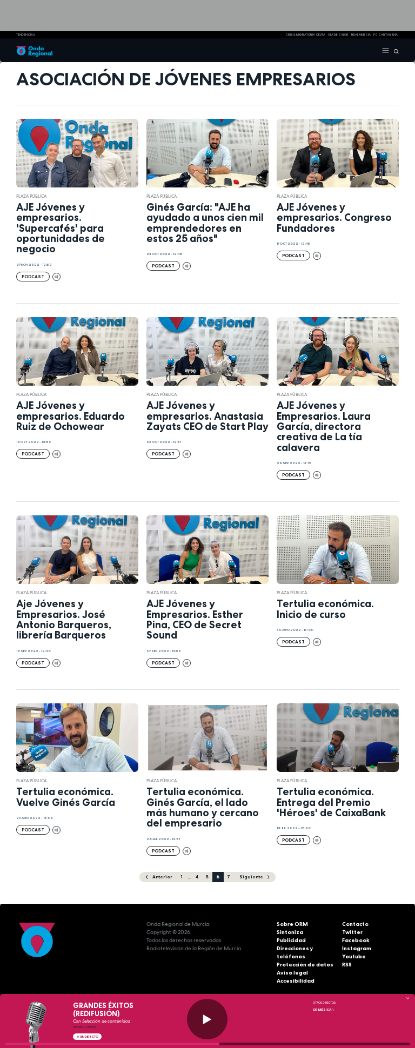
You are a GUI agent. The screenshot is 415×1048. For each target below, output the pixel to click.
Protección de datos (305, 964)
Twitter (352, 932)
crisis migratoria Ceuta (305, 34)
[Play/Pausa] (207, 1019)
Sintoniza (290, 932)
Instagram (356, 948)
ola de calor (338, 34)
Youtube (354, 956)
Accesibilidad (295, 980)
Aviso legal (292, 972)
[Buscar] (394, 50)
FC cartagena (385, 34)
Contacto (355, 924)
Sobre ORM (292, 924)
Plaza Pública (31, 196)
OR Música (322, 1009)
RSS (347, 964)
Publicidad (291, 940)
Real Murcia (361, 34)
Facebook (356, 940)
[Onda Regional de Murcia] (34, 50)
